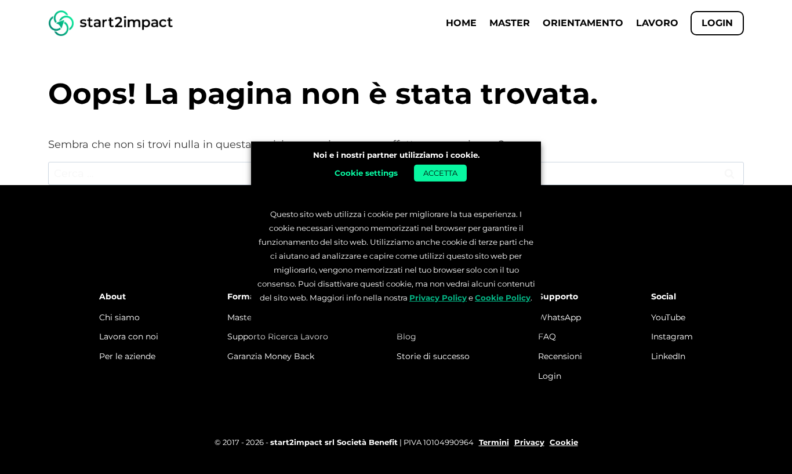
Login (549, 376)
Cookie (564, 442)
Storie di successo (433, 356)
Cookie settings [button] (366, 173)
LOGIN (717, 22)
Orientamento (583, 22)
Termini (494, 442)
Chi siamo (119, 317)
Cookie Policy (503, 297)
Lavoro (657, 22)
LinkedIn (668, 356)
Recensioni (560, 356)
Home (461, 22)
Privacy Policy (438, 297)
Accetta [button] (440, 173)
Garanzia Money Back (270, 356)
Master (509, 22)
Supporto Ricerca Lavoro (277, 336)
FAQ (547, 336)
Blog (406, 336)
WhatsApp (559, 317)
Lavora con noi (128, 336)
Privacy (529, 442)
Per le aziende (127, 356)
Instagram (672, 336)
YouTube (668, 317)
